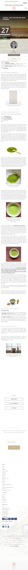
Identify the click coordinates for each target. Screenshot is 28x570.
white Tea (3, 479)
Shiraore (3, 475)
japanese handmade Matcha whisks (7, 487)
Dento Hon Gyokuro (5, 471)
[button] (26, 9)
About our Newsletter (5, 514)
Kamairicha (4, 472)
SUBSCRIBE (14, 447)
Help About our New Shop (6, 508)
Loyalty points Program (5, 509)
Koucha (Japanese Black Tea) (6, 484)
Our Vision (3, 494)
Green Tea (14, 58)
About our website (5, 511)
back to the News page (14, 403)
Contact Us (3, 502)
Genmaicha (4, 481)
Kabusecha (3, 469)
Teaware (3, 485)
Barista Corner (4, 499)
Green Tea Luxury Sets (5, 478)
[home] (14, 7)
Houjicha (3, 482)
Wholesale (3, 497)
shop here (15, 61)
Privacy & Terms (4, 500)
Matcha (3, 466)
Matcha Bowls (4, 488)
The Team (3, 496)
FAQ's (3, 506)
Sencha (3, 468)
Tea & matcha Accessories (6, 490)
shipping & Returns (5, 512)
